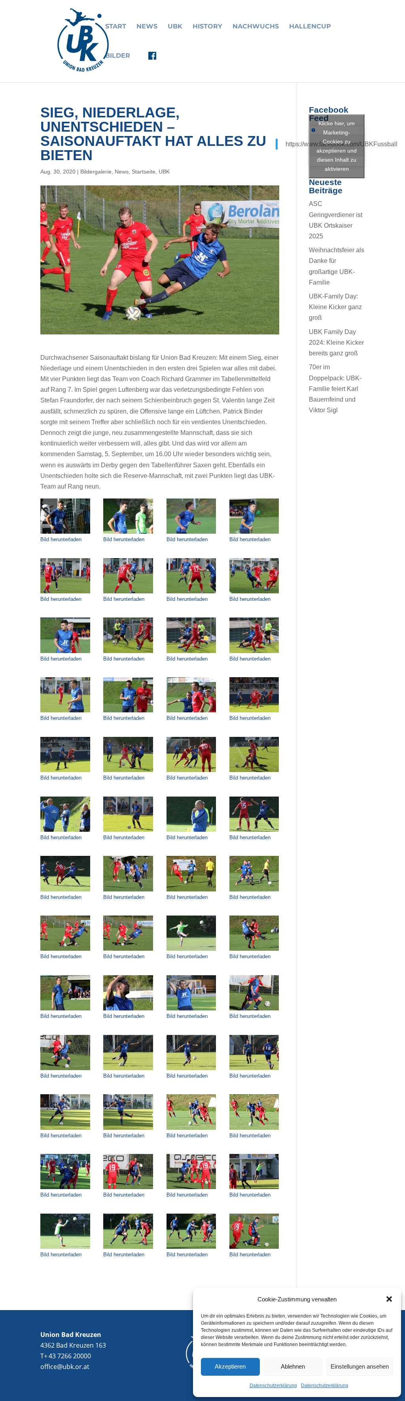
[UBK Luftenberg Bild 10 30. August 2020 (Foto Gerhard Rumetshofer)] (128, 653)
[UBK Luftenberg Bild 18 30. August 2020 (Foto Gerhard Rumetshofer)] (128, 771)
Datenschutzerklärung (273, 1385)
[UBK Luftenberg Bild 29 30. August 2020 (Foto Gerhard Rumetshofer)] (65, 950)
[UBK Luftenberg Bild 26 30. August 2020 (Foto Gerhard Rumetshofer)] (128, 891)
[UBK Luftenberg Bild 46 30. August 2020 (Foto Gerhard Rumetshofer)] (128, 1189)
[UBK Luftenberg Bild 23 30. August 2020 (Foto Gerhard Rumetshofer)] (191, 831)
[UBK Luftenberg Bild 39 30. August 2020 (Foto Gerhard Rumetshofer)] (191, 1070)
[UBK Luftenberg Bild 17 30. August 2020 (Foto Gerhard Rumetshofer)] (65, 771)
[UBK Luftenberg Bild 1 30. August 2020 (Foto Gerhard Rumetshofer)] (65, 533)
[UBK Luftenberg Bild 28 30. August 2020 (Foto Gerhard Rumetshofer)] (254, 891)
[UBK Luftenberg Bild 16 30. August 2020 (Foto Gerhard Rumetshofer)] (254, 712)
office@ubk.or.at (64, 1366)
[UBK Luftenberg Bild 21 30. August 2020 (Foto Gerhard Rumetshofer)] (65, 831)
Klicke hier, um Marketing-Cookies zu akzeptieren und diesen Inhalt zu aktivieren (336, 146)
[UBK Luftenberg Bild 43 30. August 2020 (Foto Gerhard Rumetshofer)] (191, 1129)
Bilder (117, 56)
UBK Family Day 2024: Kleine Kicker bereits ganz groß (336, 343)
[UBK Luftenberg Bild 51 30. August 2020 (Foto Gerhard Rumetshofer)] (191, 1248)
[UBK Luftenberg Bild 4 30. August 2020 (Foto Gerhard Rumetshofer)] (254, 533)
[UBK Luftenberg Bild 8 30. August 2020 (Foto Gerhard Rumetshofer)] (254, 593)
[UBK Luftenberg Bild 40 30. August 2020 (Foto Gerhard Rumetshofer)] (254, 1070)
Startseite (143, 171)
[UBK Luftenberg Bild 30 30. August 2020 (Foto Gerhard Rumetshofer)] (128, 950)
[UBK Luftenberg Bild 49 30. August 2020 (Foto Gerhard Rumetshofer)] (65, 1248)
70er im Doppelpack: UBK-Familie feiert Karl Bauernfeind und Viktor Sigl (335, 389)
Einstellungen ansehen (360, 1366)
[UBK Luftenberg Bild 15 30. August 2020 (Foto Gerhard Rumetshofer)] (191, 712)
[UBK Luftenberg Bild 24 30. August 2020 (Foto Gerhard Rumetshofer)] (254, 831)
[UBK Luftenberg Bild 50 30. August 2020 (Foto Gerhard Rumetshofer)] (128, 1248)
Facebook (152, 56)
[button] (389, 1299)
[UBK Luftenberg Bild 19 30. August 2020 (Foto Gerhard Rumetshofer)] (191, 771)
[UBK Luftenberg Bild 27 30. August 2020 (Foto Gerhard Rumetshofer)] (191, 891)
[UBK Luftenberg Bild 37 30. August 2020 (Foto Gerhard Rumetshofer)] (65, 1070)
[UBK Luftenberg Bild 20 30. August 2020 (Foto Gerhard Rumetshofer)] (254, 771)
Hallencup (310, 27)
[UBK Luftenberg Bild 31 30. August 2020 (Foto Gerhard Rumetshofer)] (191, 950)
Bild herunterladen (60, 539)
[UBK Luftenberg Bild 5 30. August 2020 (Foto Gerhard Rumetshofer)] (65, 593)
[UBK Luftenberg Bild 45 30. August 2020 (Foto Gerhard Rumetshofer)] (65, 1189)
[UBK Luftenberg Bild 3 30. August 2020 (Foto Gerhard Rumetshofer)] (191, 533)
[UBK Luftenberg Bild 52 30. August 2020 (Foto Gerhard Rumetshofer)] (254, 1248)
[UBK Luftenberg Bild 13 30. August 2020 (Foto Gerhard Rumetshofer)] (65, 712)
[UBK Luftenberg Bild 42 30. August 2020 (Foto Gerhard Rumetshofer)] (128, 1129)
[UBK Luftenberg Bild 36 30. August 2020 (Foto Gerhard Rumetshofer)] (254, 1010)
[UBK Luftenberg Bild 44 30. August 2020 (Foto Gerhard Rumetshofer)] (254, 1129)
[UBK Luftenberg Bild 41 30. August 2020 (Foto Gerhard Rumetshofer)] (65, 1129)
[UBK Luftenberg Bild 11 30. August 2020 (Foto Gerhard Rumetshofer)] (191, 653)
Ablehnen (293, 1366)
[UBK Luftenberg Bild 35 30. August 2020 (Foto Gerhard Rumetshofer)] (191, 1010)
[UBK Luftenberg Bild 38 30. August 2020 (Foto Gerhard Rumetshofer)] (128, 1070)
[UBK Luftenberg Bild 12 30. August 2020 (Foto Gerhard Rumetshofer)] (254, 653)
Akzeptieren (230, 1366)
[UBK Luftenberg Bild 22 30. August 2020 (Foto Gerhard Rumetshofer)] (128, 831)
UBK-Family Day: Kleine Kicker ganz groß (335, 307)
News (146, 27)
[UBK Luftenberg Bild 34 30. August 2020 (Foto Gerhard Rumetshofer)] (128, 1010)
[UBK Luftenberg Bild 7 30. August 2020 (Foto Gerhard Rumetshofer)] (191, 593)
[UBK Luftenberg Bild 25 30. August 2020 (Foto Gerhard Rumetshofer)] (65, 891)
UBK (175, 27)
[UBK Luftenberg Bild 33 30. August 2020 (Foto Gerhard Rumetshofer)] (65, 1010)
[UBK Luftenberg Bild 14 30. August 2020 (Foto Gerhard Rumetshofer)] (128, 712)
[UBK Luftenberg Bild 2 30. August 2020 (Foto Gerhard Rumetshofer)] (128, 533)
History (207, 27)
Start (115, 27)
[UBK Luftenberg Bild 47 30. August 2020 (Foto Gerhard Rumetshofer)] (191, 1189)
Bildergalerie (96, 171)
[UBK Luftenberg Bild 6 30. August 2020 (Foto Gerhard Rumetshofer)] (128, 593)
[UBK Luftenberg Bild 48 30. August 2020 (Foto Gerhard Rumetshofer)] (254, 1189)
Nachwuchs (256, 27)
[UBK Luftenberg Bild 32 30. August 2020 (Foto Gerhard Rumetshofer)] (254, 950)
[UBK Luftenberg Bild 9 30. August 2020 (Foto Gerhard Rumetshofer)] (65, 653)
